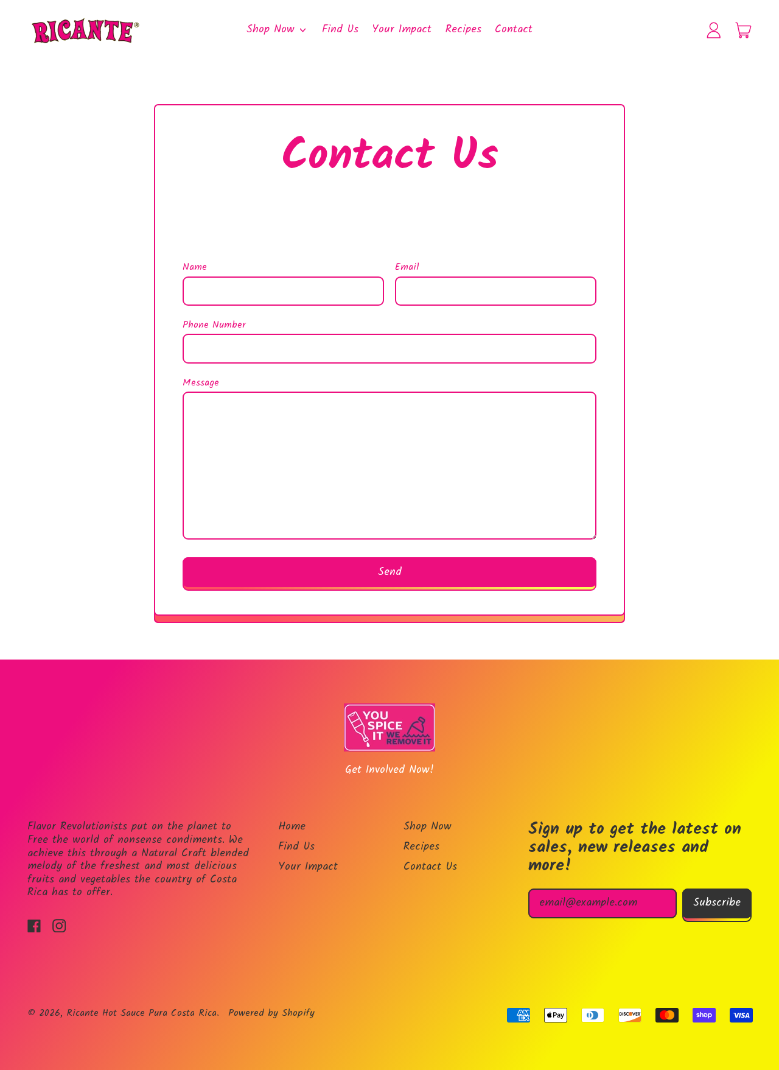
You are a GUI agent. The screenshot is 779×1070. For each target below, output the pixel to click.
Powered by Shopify (271, 1013)
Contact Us (430, 867)
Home (292, 827)
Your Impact (401, 29)
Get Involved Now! (389, 770)
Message (201, 383)
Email (407, 267)
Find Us (340, 29)
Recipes (463, 29)
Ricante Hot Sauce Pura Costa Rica (141, 1013)
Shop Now (427, 827)
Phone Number (214, 325)
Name (195, 267)
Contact (514, 29)
